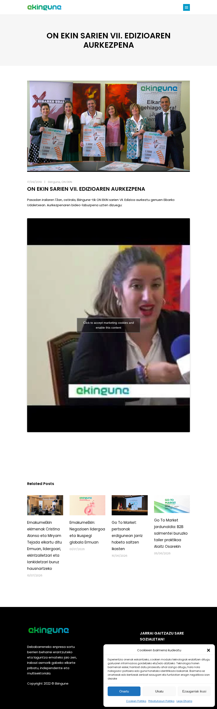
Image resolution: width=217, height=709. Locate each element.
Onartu (124, 691)
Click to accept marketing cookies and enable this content (108, 325)
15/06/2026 (119, 556)
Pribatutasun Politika (161, 701)
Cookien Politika (136, 701)
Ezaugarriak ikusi (194, 691)
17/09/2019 (34, 182)
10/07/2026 (34, 575)
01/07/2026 (77, 549)
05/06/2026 (162, 553)
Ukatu (159, 691)
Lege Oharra (184, 701)
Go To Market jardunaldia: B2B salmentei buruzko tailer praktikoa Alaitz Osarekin (171, 533)
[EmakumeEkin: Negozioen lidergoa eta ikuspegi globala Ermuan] (88, 505)
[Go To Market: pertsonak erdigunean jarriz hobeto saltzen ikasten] (130, 505)
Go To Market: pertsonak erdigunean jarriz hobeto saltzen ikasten (127, 535)
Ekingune (54, 182)
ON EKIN (66, 182)
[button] (208, 650)
